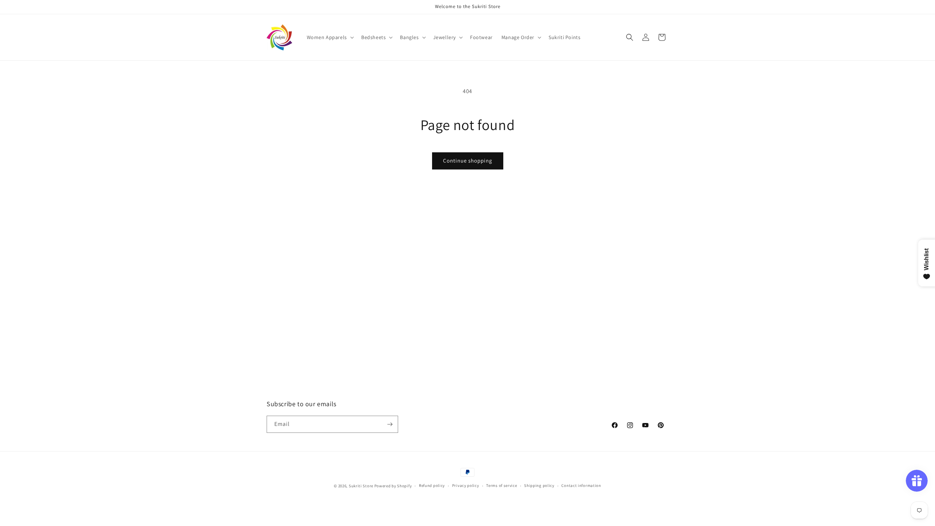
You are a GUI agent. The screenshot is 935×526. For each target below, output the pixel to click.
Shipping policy (539, 485)
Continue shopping (467, 160)
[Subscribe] (390, 424)
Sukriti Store (361, 485)
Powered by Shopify (393, 485)
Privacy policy (465, 485)
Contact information (581, 485)
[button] (329, 37)
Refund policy (432, 485)
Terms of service (501, 485)
